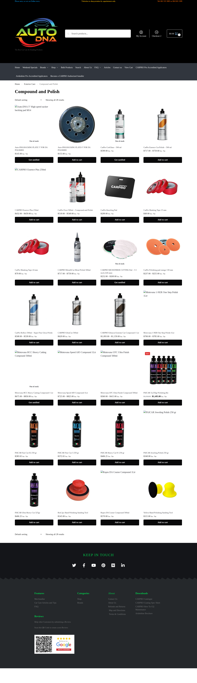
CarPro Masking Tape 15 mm (154, 210)
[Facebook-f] (84, 565)
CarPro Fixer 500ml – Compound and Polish (75, 210)
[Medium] (113, 565)
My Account (141, 36)
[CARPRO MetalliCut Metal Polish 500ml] (77, 247)
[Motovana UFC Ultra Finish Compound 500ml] (120, 370)
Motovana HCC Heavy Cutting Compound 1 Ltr (34, 393)
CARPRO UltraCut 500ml (68, 333)
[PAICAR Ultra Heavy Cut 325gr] (34, 489)
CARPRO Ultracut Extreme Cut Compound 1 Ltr (120, 333)
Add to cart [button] (77, 160)
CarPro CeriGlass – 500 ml (111, 147)
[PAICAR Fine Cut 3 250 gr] (77, 430)
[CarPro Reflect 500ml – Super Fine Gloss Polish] (34, 310)
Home (17, 84)
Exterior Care (29, 84)
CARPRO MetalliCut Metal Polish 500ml (74, 270)
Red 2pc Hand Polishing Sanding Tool (73, 513)
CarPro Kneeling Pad (109, 210)
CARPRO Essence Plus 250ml (26, 210)
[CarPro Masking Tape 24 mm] (34, 247)
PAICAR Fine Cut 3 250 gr (68, 453)
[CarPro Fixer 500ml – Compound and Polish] (77, 187)
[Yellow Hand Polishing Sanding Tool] (162, 489)
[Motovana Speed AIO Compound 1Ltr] (77, 370)
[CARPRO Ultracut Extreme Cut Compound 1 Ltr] (120, 310)
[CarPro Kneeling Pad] (120, 187)
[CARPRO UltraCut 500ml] (77, 310)
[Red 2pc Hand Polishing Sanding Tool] (77, 489)
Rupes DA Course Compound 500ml (115, 513)
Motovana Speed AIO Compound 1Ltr (73, 393)
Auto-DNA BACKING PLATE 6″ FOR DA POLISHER (74, 148)
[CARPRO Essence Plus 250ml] (34, 187)
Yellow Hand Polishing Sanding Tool (158, 513)
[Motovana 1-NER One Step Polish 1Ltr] (162, 310)
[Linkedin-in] (123, 565)
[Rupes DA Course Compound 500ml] (120, 489)
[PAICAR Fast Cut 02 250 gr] (34, 430)
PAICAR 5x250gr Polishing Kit (155, 393)
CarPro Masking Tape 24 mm (26, 270)
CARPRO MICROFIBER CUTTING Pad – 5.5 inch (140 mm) (119, 271)
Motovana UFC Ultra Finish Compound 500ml (119, 393)
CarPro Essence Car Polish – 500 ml (157, 147)
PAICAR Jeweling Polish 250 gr (156, 453)
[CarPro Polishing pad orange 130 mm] (162, 247)
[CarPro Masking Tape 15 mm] (162, 187)
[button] (174, 34)
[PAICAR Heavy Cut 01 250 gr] (120, 430)
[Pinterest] (103, 565)
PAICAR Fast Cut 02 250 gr (26, 453)
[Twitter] (74, 565)
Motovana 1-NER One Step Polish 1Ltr (158, 333)
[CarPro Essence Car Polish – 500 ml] (162, 124)
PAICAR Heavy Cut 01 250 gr (112, 453)
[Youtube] (94, 565)
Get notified (34, 160)
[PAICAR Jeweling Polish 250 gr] (162, 430)
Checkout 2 (156, 36)
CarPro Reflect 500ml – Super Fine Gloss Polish (33, 333)
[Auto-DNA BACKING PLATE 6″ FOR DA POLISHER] (77, 124)
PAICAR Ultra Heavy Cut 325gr (27, 513)
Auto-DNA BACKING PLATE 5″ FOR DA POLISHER (31, 148)
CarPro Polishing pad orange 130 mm (158, 270)
